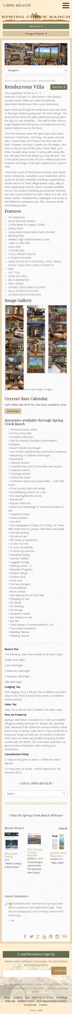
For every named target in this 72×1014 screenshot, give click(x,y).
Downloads (30, 1004)
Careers (43, 1004)
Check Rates (13, 411)
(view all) (63, 828)
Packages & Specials (35, 34)
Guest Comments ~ (17, 896)
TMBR (40, 1010)
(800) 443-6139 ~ (42, 783)
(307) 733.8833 (52, 984)
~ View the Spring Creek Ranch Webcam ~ (36, 815)
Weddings (61, 997)
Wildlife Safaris (26, 1001)
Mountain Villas (29, 81)
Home (8, 81)
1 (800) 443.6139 (17, 5)
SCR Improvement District (51, 1001)
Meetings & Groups (43, 997)
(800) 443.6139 (23, 984)
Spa (27, 997)
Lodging (16, 81)
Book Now (35, 26)
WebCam (10, 1001)
